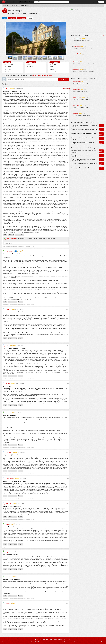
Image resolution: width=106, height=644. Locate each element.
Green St (75, 54)
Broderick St (76, 89)
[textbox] (52, 2)
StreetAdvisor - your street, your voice (8, 1)
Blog (40, 639)
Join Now (101, 2)
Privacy (98, 641)
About (36, 639)
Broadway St (76, 81)
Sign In (94, 2)
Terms (102, 641)
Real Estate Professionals (51, 639)
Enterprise (60, 639)
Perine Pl (76, 113)
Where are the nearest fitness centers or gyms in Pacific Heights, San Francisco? (83, 160)
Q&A (29, 2)
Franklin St (76, 69)
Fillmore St (76, 61)
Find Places (23, 2)
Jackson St (76, 46)
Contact (69, 639)
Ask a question (21, 18)
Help (65, 639)
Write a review (12, 18)
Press (43, 639)
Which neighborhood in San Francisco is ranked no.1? (84, 129)
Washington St (77, 38)
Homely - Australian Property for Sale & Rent (65, 641)
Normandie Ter (77, 97)
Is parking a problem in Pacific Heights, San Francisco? (84, 168)
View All (102, 35)
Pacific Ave (76, 105)
